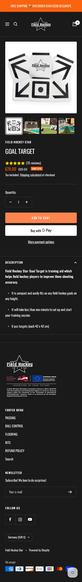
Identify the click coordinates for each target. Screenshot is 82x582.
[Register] (70, 491)
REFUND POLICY (14, 450)
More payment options (41, 241)
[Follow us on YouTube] (30, 519)
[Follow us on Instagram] (20, 519)
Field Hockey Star (18, 142)
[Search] (15, 24)
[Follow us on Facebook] (10, 519)
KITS (7, 442)
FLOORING (11, 434)
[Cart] (74, 24)
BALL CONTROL (14, 425)
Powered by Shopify (39, 550)
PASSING (10, 417)
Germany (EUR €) (16, 537)
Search (9, 458)
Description (14, 262)
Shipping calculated (30, 174)
